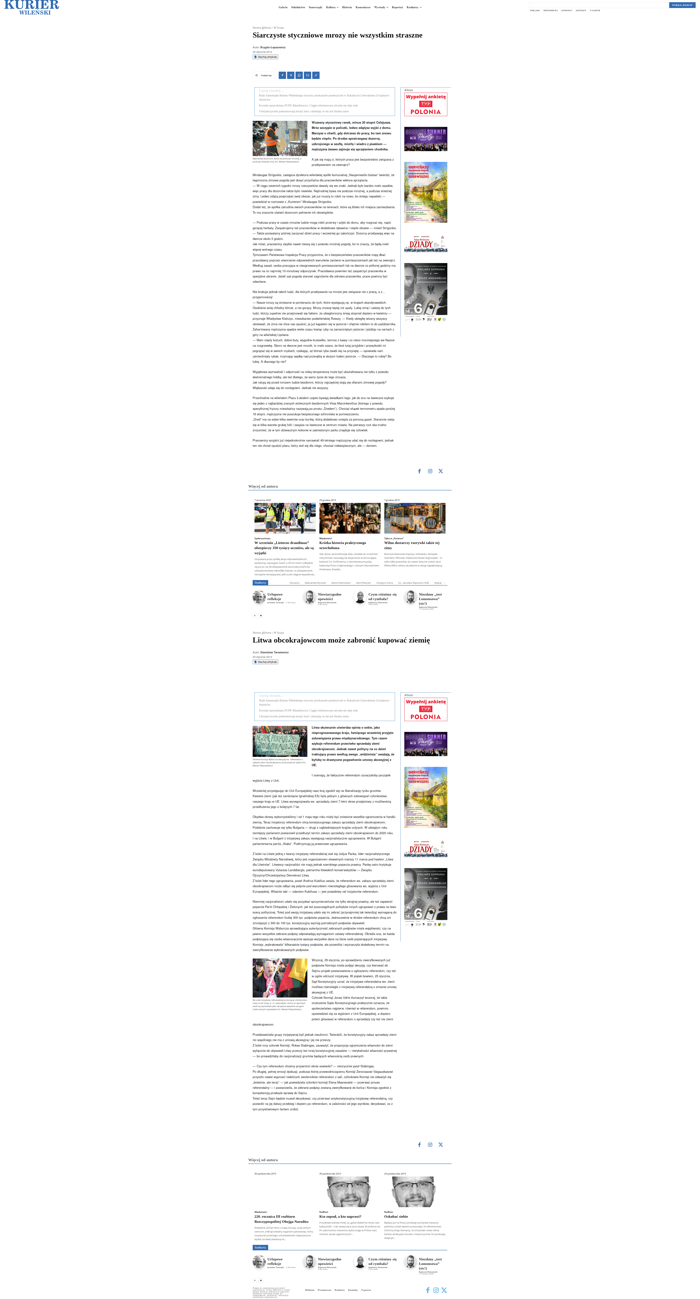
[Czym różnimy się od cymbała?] (360, 596)
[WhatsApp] (299, 75)
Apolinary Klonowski (377, 602)
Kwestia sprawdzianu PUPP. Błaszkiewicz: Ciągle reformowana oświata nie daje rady (308, 105)
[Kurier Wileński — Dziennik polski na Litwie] (31, 7)
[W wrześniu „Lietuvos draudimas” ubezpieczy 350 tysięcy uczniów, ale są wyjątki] (285, 518)
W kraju (279, 27)
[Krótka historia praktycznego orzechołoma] (350, 518)
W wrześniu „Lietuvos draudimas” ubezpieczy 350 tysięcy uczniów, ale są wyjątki (284, 548)
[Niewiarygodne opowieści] (309, 596)
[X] (290, 75)
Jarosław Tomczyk (275, 602)
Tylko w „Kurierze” (394, 538)
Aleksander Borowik (315, 583)
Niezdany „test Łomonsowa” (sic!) (430, 598)
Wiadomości (325, 538)
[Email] (307, 75)
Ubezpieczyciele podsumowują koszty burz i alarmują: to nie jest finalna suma (304, 111)
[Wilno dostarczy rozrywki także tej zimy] (415, 518)
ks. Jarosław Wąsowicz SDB (413, 583)
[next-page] (260, 615)
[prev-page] (255, 615)
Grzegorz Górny (384, 583)
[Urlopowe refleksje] (259, 596)
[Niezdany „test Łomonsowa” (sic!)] (410, 596)
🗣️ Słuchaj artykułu (265, 56)
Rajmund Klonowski (327, 602)
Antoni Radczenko (341, 583)
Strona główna (262, 27)
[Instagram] (430, 471)
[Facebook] (282, 75)
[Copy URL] (316, 75)
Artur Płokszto (363, 583)
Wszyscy (294, 583)
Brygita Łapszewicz (273, 47)
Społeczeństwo (262, 538)
